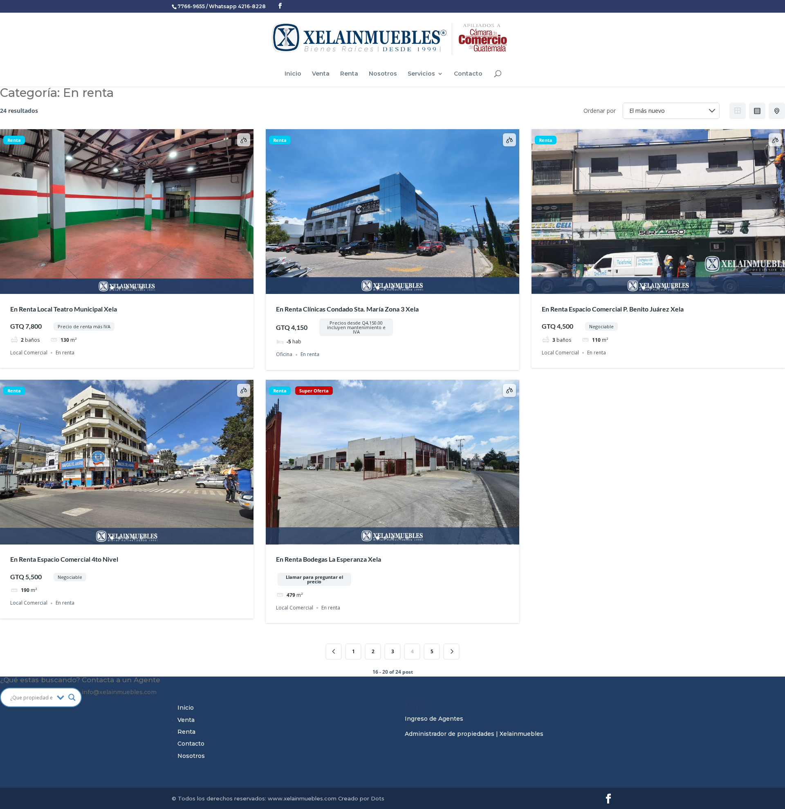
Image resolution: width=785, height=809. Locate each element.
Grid (737, 111)
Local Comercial (28, 352)
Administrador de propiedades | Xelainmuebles (474, 733)
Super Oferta (314, 390)
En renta (65, 352)
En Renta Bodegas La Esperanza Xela (328, 559)
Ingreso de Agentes (434, 718)
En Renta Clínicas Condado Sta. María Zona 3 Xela (347, 309)
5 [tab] (141, 287)
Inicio (293, 74)
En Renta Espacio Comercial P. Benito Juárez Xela (613, 309)
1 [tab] (112, 287)
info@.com (119, 692)
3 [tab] (126, 287)
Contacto (468, 74)
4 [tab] (134, 287)
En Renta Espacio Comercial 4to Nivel (64, 559)
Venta (321, 74)
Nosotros (383, 74)
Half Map (777, 111)
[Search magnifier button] (72, 697)
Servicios (421, 74)
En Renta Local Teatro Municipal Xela (63, 309)
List (757, 111)
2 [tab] (119, 287)
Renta (349, 74)
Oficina (284, 354)
